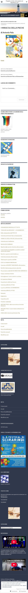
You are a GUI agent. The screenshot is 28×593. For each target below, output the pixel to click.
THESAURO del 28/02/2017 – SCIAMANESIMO (12, 230)
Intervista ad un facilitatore (8, 69)
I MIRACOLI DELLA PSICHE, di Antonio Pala (11, 238)
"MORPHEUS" (4, 497)
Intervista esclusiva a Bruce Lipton (9, 256)
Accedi (2, 326)
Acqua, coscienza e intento (7, 273)
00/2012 (3, 217)
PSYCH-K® (13, 21)
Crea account (4, 323)
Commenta (21, 99)
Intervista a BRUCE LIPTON (7, 285)
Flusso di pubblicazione (6, 329)
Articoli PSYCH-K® (6, 21)
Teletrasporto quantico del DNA (8, 259)
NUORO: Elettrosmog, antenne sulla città (11, 268)
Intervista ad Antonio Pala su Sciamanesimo (12, 75)
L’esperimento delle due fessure (8, 282)
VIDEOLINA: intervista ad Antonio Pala (10, 313)
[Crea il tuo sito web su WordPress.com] (14, 2)
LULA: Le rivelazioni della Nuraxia (8, 262)
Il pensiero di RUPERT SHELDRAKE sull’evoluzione (13, 265)
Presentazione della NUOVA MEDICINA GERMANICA (14, 270)
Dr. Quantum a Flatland (6, 279)
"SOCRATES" (4, 499)
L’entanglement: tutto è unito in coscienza (11, 276)
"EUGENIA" (3, 502)
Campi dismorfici (5, 299)
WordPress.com (5, 334)
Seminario (3, 293)
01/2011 (3, 214)
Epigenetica (4, 296)
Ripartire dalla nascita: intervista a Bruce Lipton (12, 247)
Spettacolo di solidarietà (7, 244)
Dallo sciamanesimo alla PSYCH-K (9, 233)
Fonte (2, 60)
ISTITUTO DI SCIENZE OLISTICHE (11, 15)
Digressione (4, 23)
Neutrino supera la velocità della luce (10, 254)
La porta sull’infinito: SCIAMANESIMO (10, 287)
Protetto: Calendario (6, 301)
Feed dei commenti (5, 332)
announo (17, 23)
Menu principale (26, 15)
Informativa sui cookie (7, 586)
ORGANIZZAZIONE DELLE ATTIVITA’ (10, 227)
